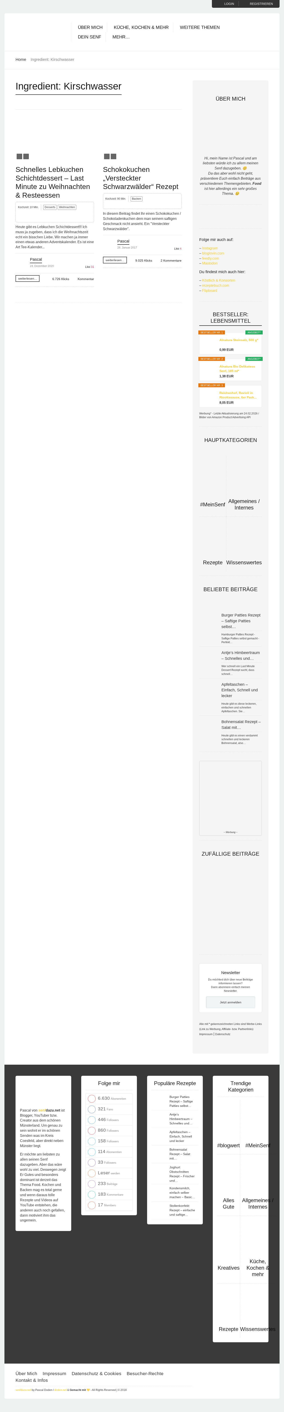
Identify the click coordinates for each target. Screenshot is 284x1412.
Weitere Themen (200, 27)
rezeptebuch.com (215, 285)
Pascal (36, 259)
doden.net (60, 1390)
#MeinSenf (212, 504)
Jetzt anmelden (230, 1002)
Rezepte (213, 562)
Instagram (210, 248)
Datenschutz (222, 1034)
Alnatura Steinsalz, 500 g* (238, 340)
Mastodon (210, 263)
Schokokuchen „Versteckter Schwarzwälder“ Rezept (140, 178)
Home (21, 59)
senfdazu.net (23, 1390)
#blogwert (228, 1145)
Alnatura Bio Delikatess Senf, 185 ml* (237, 369)
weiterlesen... (27, 278)
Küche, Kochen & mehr (141, 27)
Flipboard (209, 290)
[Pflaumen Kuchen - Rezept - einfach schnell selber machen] (214, 908)
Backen (136, 198)
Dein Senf (89, 36)
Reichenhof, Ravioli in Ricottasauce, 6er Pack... (238, 395)
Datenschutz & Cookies (96, 1373)
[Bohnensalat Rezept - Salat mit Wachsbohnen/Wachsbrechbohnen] (214, 945)
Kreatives (229, 1268)
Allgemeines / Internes (244, 504)
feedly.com (210, 258)
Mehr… (121, 36)
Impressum (206, 1034)
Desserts (50, 207)
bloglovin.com (213, 253)
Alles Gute (228, 1203)
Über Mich (90, 27)
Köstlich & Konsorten (218, 280)
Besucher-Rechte (145, 1373)
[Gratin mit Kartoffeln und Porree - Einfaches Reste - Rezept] (246, 908)
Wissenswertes (244, 562)
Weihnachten (67, 207)
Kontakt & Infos (32, 1380)
